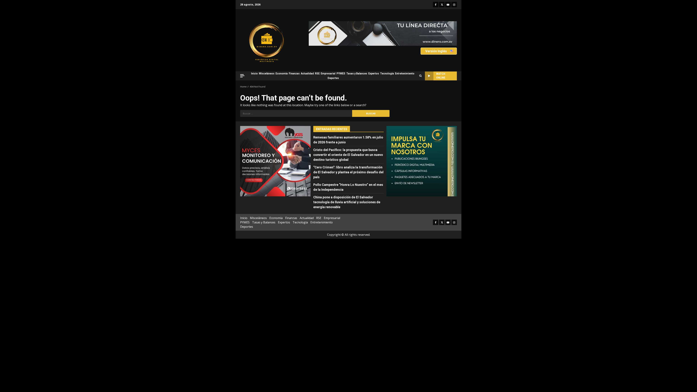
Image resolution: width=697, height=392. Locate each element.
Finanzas (294, 73)
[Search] (420, 75)
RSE (317, 73)
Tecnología (387, 73)
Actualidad (307, 73)
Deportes (333, 78)
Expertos (373, 73)
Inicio (254, 73)
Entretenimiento (404, 73)
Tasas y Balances (356, 73)
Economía (282, 73)
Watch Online (440, 75)
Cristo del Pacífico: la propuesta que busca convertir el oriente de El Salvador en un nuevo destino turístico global (348, 155)
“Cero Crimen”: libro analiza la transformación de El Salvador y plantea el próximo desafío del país (348, 172)
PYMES (341, 73)
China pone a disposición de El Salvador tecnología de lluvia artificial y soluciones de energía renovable (346, 202)
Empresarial (328, 73)
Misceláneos (266, 73)
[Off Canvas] (242, 75)
